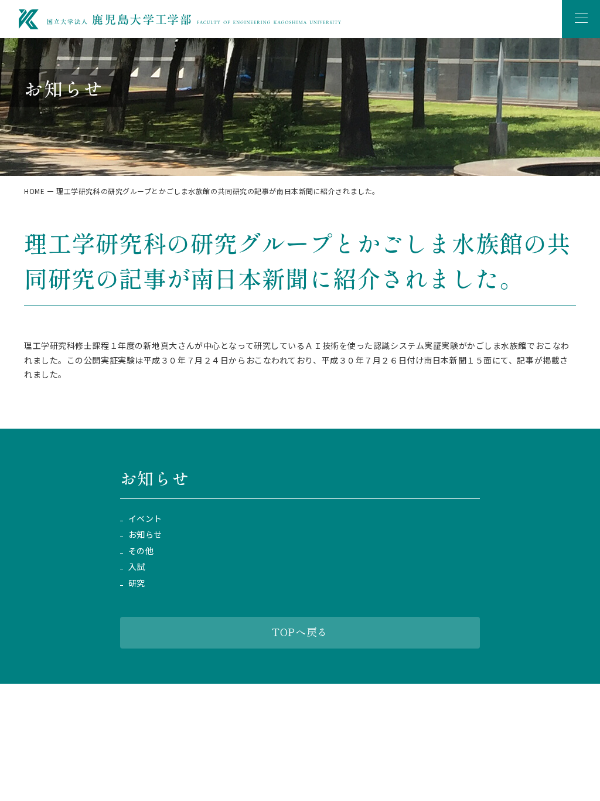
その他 (141, 550)
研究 (136, 583)
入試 (136, 566)
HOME (34, 191)
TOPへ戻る (300, 631)
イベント (145, 518)
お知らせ (145, 534)
